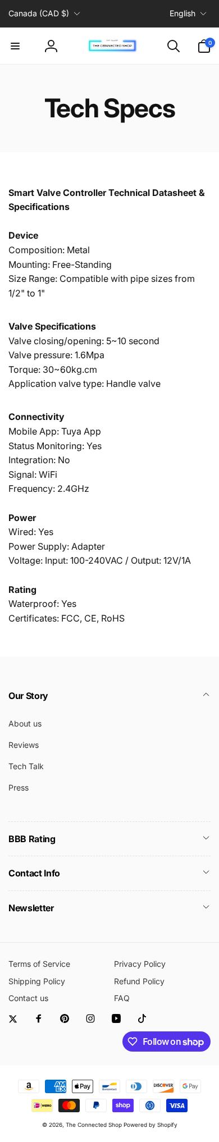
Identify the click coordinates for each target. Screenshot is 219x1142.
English (182, 13)
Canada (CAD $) (38, 13)
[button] (15, 46)
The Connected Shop (94, 1124)
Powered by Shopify (150, 1124)
